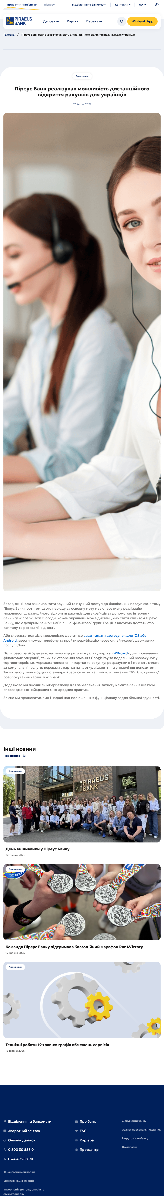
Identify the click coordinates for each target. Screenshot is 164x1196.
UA (141, 4)
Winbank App (142, 21)
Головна (9, 34)
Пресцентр (11, 756)
